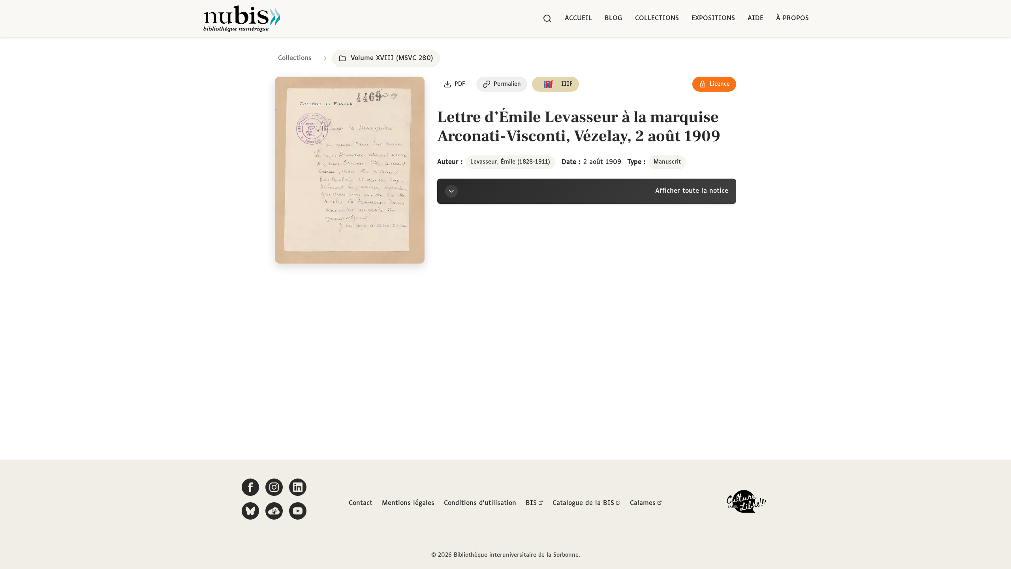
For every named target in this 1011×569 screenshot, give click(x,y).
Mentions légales (408, 503)
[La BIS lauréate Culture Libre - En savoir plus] (746, 503)
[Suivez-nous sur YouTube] (297, 511)
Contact (360, 503)
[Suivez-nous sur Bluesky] (250, 511)
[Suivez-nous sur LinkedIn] (297, 487)
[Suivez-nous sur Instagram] (274, 487)
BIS (531, 503)
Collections (657, 18)
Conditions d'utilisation (480, 503)
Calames (643, 503)
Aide (755, 18)
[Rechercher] (547, 18)
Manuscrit (667, 162)
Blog (613, 18)
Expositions (713, 18)
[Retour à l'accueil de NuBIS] (241, 18)
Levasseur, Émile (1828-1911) (510, 162)
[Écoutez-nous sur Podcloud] (274, 511)
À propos (792, 18)
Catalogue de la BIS (583, 503)
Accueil (578, 18)
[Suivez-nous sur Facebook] (250, 487)
